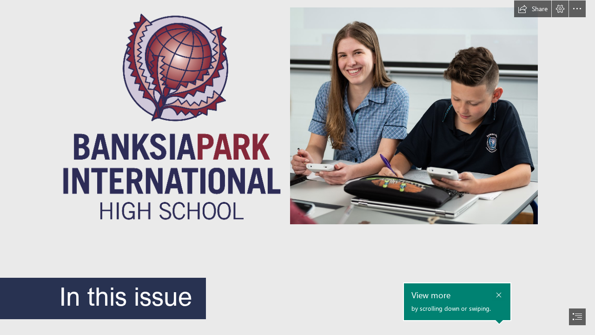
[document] (297, 167)
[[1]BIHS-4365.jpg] (414, 116)
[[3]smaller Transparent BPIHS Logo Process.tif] (170, 116)
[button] (532, 8)
